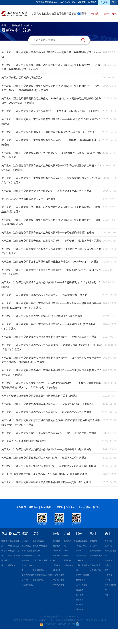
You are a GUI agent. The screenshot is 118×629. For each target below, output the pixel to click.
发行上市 (46, 13)
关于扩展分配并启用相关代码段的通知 (22, 77)
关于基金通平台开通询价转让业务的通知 (23, 441)
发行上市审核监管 (40, 546)
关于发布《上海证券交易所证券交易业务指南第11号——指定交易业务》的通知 (44, 295)
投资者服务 (80, 580)
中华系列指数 (58, 585)
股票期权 (68, 560)
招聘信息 (108, 560)
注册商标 (71, 507)
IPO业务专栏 (81, 546)
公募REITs (68, 565)
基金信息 (25, 560)
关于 (84, 13)
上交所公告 (26, 546)
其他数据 (57, 565)
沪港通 (79, 550)
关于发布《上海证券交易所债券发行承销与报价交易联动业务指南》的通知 (42, 315)
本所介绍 (108, 541)
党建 (38, 13)
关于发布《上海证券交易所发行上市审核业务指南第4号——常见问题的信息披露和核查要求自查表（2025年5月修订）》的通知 (51, 305)
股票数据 (57, 541)
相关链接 (46, 507)
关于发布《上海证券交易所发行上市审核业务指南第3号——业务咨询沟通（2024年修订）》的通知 (48, 326)
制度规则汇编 (95, 570)
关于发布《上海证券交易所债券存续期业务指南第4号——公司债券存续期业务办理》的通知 (51, 240)
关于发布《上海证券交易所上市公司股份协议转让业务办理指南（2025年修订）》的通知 (49, 261)
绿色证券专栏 (81, 555)
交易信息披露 (27, 575)
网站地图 (33, 507)
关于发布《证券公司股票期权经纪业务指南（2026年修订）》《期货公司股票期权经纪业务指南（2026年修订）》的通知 (51, 100)
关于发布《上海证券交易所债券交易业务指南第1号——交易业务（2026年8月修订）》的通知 (51, 54)
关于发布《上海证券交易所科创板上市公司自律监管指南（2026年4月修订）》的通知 (48, 131)
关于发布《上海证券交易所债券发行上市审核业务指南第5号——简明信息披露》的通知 (48, 336)
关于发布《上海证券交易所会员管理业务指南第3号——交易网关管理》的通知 (44, 457)
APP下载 (81, 2)
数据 (63, 13)
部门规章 (93, 546)
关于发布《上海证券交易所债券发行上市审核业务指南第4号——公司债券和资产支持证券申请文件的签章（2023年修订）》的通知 (51, 360)
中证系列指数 (58, 580)
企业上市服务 (81, 541)
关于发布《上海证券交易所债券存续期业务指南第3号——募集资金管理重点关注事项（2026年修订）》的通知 (51, 167)
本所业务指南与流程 (19, 25)
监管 (59, 13)
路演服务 (79, 590)
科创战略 (12, 565)
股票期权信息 (27, 585)
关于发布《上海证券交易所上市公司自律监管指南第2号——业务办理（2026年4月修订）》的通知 (51, 121)
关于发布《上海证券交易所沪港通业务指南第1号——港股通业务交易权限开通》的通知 (48, 465)
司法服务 (79, 609)
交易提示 (25, 541)
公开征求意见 (95, 565)
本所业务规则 (95, 550)
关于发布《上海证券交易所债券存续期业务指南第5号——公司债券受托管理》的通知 (47, 232)
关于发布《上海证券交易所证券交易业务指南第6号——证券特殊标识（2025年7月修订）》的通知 (51, 284)
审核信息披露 (13, 546)
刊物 (106, 594)
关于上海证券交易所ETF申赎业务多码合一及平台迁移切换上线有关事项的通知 (44, 474)
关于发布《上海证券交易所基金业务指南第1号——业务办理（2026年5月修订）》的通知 (50, 110)
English (104, 2)
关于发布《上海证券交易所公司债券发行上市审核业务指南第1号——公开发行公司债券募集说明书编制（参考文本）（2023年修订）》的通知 (51, 385)
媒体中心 (108, 546)
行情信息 (57, 570)
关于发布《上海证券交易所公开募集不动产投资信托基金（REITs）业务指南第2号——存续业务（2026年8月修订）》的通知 (50, 67)
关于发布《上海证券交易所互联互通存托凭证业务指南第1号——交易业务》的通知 (46, 482)
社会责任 (108, 575)
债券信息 (25, 580)
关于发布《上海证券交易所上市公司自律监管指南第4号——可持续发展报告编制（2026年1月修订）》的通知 (51, 180)
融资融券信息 (27, 555)
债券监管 (36, 550)
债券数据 (57, 546)
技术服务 (79, 594)
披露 (53, 13)
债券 (66, 555)
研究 (106, 570)
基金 (66, 550)
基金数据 (57, 550)
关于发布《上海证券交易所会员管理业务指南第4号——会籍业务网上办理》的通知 (46, 449)
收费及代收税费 (82, 575)
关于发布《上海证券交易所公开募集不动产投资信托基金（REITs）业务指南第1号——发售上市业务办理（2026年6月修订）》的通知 (50, 88)
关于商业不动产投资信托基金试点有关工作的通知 (28, 198)
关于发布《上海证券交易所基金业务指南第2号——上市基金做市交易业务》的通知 (46, 190)
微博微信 (92, 2)
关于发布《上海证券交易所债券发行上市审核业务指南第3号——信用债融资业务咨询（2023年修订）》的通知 (51, 372)
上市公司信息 (27, 550)
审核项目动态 (13, 550)
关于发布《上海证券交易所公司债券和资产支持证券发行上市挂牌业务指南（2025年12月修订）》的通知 (51, 251)
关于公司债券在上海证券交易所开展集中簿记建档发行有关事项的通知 (39, 395)
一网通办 (96, 13)
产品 (69, 13)
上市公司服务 (81, 585)
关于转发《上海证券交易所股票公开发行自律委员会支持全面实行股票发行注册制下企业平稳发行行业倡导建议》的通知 (50, 422)
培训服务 (79, 604)
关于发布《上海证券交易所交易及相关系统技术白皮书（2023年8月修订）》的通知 (47, 403)
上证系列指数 (58, 575)
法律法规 (93, 541)
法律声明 (58, 507)
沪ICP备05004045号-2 (94, 620)
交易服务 (79, 560)
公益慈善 (108, 580)
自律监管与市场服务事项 (43, 575)
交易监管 (36, 555)
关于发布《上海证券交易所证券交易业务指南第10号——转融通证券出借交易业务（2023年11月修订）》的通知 (51, 347)
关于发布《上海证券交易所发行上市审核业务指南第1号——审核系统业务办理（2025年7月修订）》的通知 (51, 272)
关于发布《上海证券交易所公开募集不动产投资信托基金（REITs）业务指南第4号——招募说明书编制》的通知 (50, 222)
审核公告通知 (13, 541)
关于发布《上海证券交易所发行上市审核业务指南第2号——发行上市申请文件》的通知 (48, 432)
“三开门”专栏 (110, 13)
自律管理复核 (38, 570)
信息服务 (79, 599)
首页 (33, 13)
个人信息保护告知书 (89, 507)
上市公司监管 (38, 541)
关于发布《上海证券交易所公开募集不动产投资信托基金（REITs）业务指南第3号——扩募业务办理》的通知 (50, 209)
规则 (79, 13)
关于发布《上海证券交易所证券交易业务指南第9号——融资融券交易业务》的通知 (46, 412)
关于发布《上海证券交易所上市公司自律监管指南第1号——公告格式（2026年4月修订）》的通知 (51, 142)
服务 (74, 13)
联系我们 (21, 507)
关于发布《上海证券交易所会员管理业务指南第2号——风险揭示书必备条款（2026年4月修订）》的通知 (51, 155)
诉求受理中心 (38, 580)
